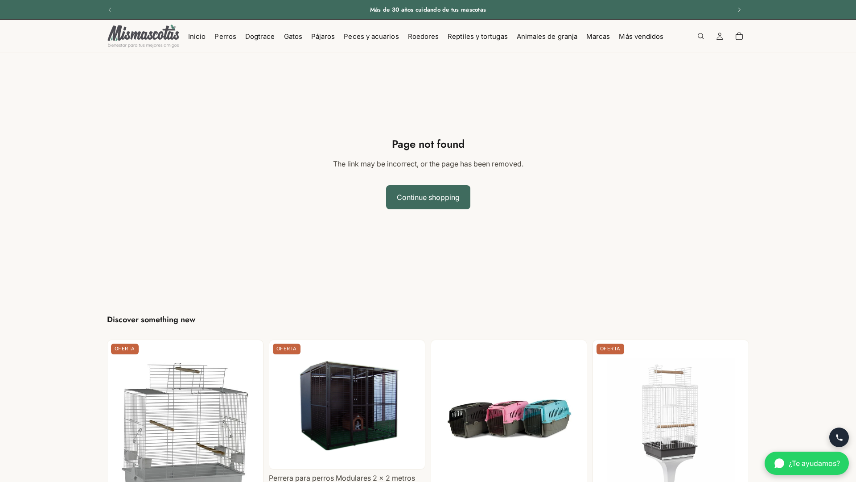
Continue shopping (428, 197)
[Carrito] (739, 36)
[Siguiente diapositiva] (739, 10)
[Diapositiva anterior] (110, 10)
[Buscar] (701, 36)
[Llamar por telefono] (839, 437)
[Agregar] (411, 455)
